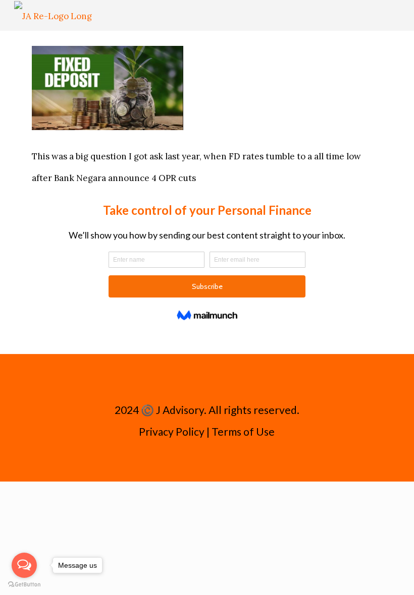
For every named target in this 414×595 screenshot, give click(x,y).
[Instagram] (220, 460)
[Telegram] (234, 460)
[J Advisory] (53, 15)
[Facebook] (193, 460)
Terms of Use (243, 431)
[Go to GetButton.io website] (24, 584)
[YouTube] (206, 460)
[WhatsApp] (179, 460)
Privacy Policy (171, 431)
